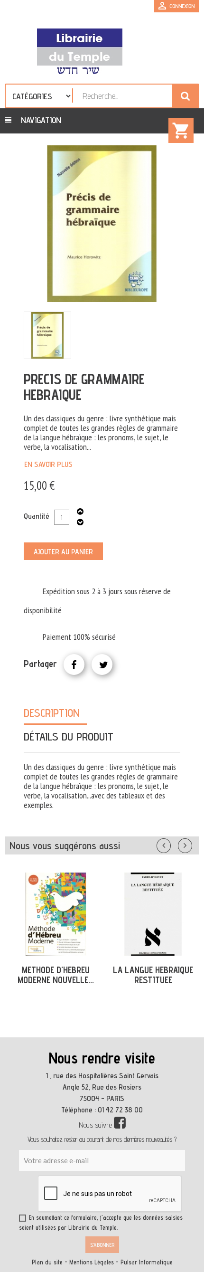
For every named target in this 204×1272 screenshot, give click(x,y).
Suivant (191, 843)
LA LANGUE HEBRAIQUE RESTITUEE (153, 975)
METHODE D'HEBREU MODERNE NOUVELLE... (56, 975)
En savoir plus (48, 464)
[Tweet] (102, 664)
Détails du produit (68, 736)
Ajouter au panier (63, 551)
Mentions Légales (91, 1262)
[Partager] (74, 664)
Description (52, 713)
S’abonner (102, 1244)
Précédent (173, 843)
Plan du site (47, 1262)
